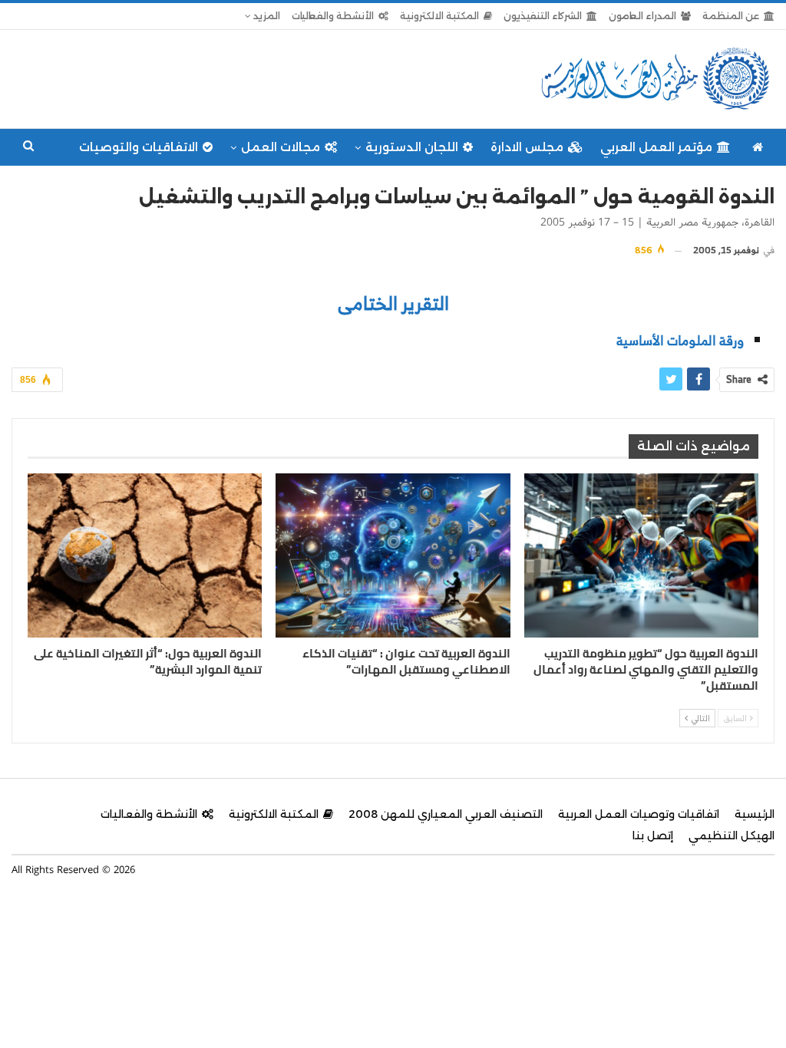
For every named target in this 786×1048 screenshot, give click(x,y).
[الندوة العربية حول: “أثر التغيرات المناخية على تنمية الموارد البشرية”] (145, 555)
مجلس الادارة (526, 147)
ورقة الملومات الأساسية (680, 340)
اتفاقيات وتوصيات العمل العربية (638, 814)
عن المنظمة (730, 15)
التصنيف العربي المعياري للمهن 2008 (445, 814)
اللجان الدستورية (411, 147)
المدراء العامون (642, 15)
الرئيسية (754, 814)
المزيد (265, 15)
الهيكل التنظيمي (731, 835)
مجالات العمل (280, 147)
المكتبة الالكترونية (439, 15)
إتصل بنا (652, 835)
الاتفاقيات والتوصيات (138, 147)
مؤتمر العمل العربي (656, 147)
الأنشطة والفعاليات (333, 15)
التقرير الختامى (393, 303)
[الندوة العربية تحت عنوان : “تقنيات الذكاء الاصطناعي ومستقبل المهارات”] (393, 555)
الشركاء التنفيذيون (543, 15)
